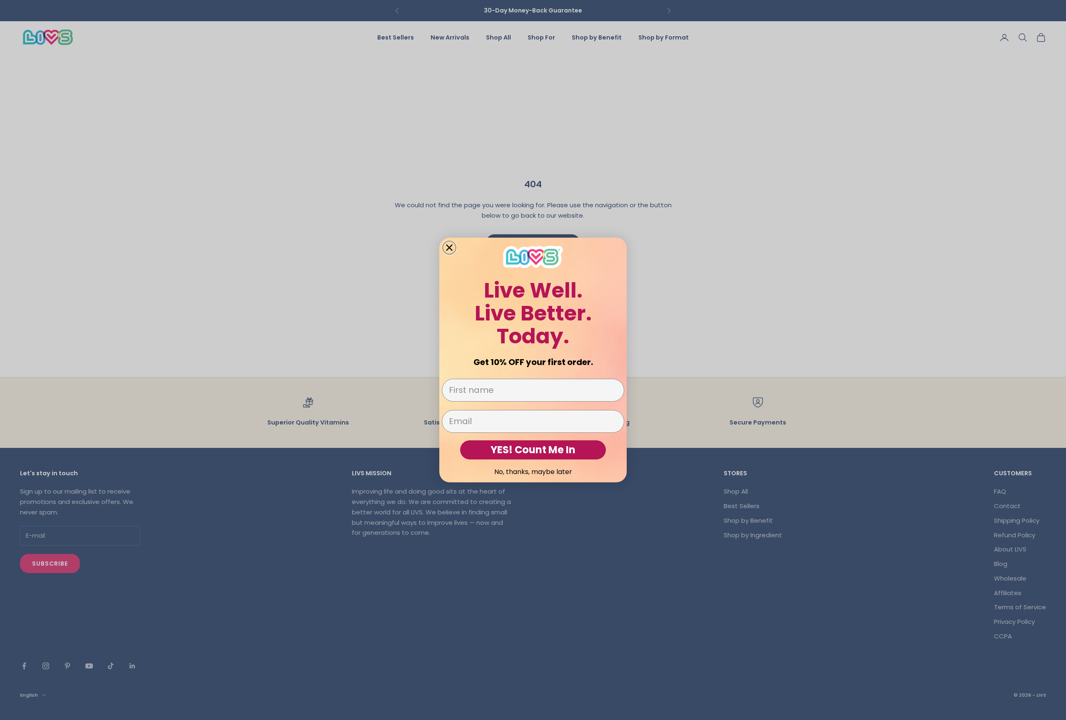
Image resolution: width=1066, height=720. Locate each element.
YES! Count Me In (533, 450)
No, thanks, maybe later (533, 472)
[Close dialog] (449, 247)
